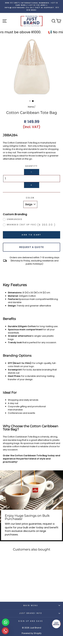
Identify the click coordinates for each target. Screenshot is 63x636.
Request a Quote (31, 247)
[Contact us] (5, 622)
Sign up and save (30, 621)
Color (30, 198)
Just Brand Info (30, 613)
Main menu (30, 605)
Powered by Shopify (31, 633)
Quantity (31, 166)
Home (31, 106)
